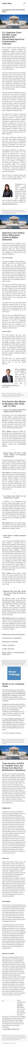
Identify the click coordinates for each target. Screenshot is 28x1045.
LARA (19, 663)
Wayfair (17, 1039)
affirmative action (12, 395)
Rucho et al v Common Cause (13, 685)
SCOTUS (8, 211)
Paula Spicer (18, 184)
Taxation (4, 645)
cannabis (24, 662)
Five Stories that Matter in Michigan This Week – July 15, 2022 (14, 403)
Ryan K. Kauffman (20, 369)
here (20, 733)
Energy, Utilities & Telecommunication (13, 652)
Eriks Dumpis (15, 210)
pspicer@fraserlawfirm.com (9, 204)
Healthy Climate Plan (13, 663)
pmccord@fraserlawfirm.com (11, 1029)
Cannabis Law (17, 662)
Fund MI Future (5, 663)
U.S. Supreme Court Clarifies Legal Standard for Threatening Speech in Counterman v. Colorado (13, 38)
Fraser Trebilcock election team (12, 718)
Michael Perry (18, 638)
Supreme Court (13, 211)
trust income (7, 1039)
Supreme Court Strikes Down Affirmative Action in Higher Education (13, 236)
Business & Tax (6, 641)
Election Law (21, 739)
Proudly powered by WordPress (9, 1043)
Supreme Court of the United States (12, 396)
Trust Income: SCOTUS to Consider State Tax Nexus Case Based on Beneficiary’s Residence (13, 766)
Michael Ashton (6, 654)
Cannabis (4, 648)
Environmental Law (7, 638)
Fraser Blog (6, 3)
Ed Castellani (14, 641)
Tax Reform (22, 664)
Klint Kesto (11, 648)
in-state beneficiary (10, 1037)
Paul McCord (11, 645)
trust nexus (13, 1039)
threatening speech (12, 213)
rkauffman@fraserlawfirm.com (10, 385)
